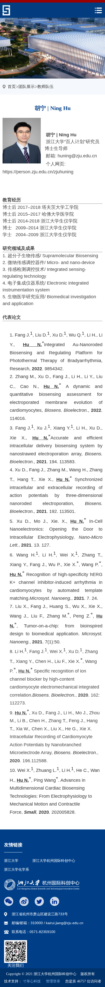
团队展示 (26, 86)
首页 (12, 86)
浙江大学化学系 (16, 869)
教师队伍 (45, 86)
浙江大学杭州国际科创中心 (53, 861)
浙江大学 (11, 861)
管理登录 (51, 981)
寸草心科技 (32, 981)
